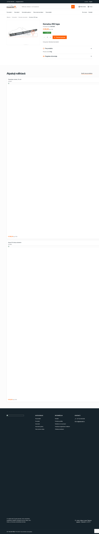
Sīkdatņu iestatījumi (59, 429)
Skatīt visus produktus (86, 73)
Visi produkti (48, 12)
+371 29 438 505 (10, 1)
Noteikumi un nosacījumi (60, 424)
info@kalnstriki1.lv (20, 1)
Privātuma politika (59, 421)
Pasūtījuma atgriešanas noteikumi (62, 426)
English (90, 1)
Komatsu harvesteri (23, 17)
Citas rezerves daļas (38, 12)
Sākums (8, 17)
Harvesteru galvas (26, 12)
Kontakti (90, 12)
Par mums (84, 12)
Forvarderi (9, 12)
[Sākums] (12, 6)
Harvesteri (16, 12)
